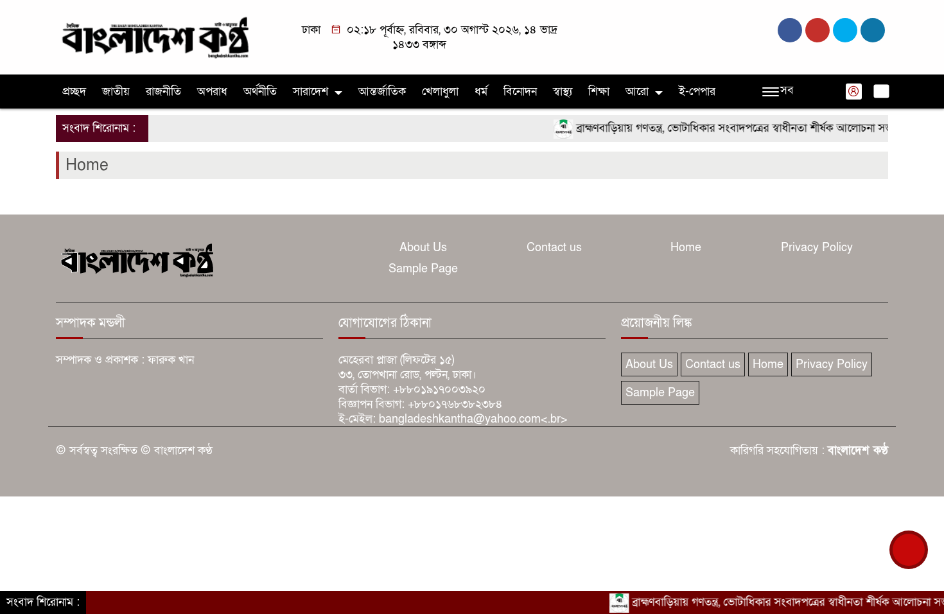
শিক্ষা (598, 91)
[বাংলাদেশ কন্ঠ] (154, 36)
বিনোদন (520, 91)
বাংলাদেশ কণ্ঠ (858, 450)
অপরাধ (212, 91)
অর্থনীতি (260, 91)
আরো (637, 91)
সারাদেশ (310, 91)
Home (685, 247)
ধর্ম (481, 91)
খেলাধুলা (440, 91)
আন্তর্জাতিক (382, 91)
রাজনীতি (163, 91)
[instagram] (845, 30)
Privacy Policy (817, 247)
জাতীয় (116, 91)
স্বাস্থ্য (562, 91)
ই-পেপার (697, 91)
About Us (423, 247)
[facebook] (790, 30)
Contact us (554, 247)
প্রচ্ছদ (74, 91)
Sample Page (423, 268)
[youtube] (873, 30)
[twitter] (817, 30)
